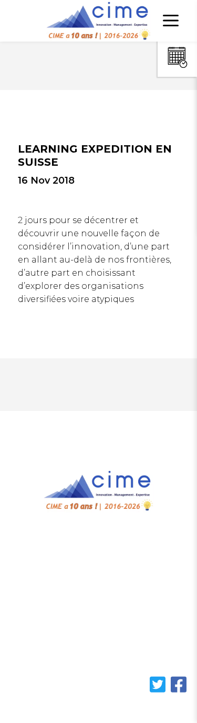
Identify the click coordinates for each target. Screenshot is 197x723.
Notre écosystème (50, 594)
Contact (28, 634)
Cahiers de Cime (46, 574)
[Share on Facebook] (178, 691)
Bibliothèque (40, 614)
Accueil (26, 554)
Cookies (28, 655)
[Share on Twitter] (159, 691)
